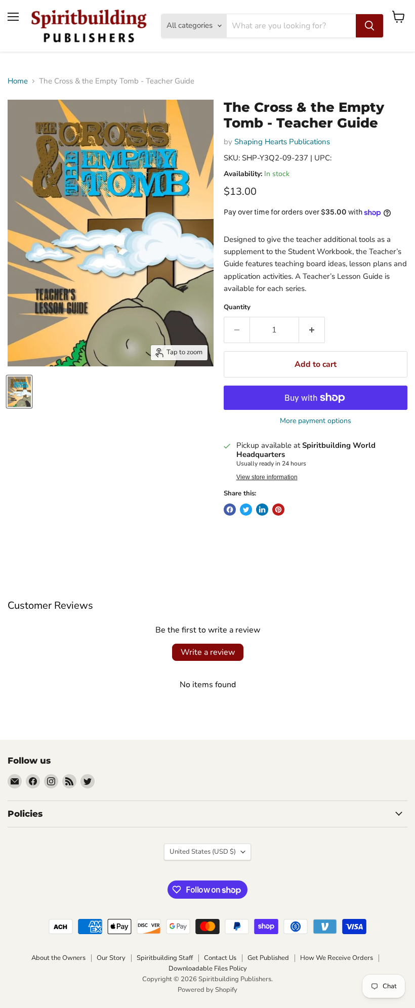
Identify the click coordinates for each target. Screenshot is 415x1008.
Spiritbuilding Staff (165, 957)
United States (203, 851)
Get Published (268, 957)
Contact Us (220, 957)
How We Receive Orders (336, 957)
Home (18, 81)
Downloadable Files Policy (208, 968)
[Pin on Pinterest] (278, 509)
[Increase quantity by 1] (312, 330)
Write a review (208, 652)
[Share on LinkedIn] (262, 509)
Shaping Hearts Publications (282, 142)
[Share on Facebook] (230, 509)
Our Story (111, 957)
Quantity (237, 307)
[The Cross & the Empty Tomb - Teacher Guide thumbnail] (19, 391)
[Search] (369, 25)
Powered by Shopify (207, 989)
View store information (267, 477)
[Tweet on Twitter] (246, 509)
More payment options (315, 421)
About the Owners (58, 957)
